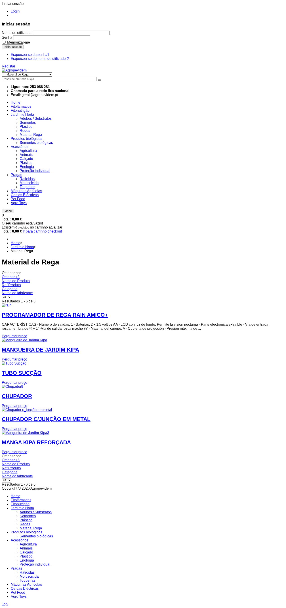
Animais (26, 548)
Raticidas (27, 572)
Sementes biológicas (36, 536)
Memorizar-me (18, 42)
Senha (7, 37)
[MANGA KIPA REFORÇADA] (25, 433)
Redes (25, 524)
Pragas (16, 568)
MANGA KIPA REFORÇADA (36, 442)
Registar (8, 66)
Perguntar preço (14, 336)
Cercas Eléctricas (25, 588)
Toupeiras (27, 580)
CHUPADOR (17, 396)
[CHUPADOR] (12, 386)
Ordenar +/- (11, 277)
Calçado (26, 552)
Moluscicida (29, 576)
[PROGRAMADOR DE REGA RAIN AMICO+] (6, 305)
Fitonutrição (20, 504)
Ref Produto (11, 285)
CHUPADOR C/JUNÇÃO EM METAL (46, 419)
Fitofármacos (21, 500)
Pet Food (18, 592)
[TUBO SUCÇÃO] (14, 363)
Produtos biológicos (26, 532)
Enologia (27, 560)
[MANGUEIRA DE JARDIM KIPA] (24, 340)
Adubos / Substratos (36, 512)
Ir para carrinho (35, 231)
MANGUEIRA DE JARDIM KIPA (40, 350)
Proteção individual (35, 564)
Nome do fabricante (17, 293)
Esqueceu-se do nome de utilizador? (40, 59)
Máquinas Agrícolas (26, 584)
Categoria (9, 289)
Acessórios (19, 540)
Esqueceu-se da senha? (30, 55)
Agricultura (28, 544)
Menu (8, 211)
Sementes (28, 516)
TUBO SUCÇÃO (22, 373)
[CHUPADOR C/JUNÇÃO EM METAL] (27, 410)
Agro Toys (19, 596)
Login (15, 11)
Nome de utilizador (17, 33)
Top (5, 604)
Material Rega (31, 528)
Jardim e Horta (22, 247)
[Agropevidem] (14, 70)
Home (15, 243)
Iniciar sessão (13, 46)
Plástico (26, 520)
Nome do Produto (16, 281)
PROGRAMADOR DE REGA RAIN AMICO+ (55, 315)
